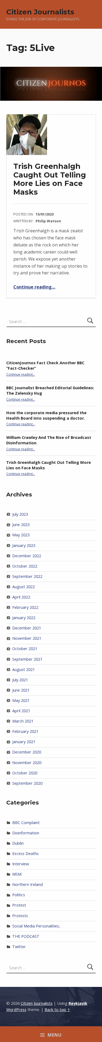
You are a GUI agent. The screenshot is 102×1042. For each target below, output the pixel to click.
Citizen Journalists (40, 12)
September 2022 (27, 576)
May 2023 (21, 534)
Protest (19, 905)
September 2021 (27, 659)
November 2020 (26, 762)
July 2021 (20, 679)
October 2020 (24, 772)
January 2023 (23, 545)
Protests (20, 915)
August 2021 (23, 669)
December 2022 (26, 555)
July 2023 (20, 514)
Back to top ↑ (57, 1009)
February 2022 (25, 607)
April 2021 (21, 710)
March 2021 (22, 721)
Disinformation (25, 832)
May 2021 (21, 700)
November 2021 (26, 638)
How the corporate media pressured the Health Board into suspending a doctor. (46, 415)
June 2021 (21, 690)
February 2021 (25, 731)
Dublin (18, 843)
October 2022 (24, 566)
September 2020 (27, 783)
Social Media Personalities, (36, 926)
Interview (20, 863)
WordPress (16, 1009)
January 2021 (23, 741)
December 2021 (26, 628)
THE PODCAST (25, 936)
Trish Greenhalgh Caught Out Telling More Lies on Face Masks (49, 179)
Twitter (19, 946)
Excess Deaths (25, 853)
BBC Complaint (26, 822)
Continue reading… (34, 287)
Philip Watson (48, 220)
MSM (16, 874)
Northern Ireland (27, 884)
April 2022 (21, 597)
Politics (18, 894)
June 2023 (21, 524)
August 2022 (23, 586)
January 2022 (23, 617)
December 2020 (26, 752)
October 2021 (24, 648)
